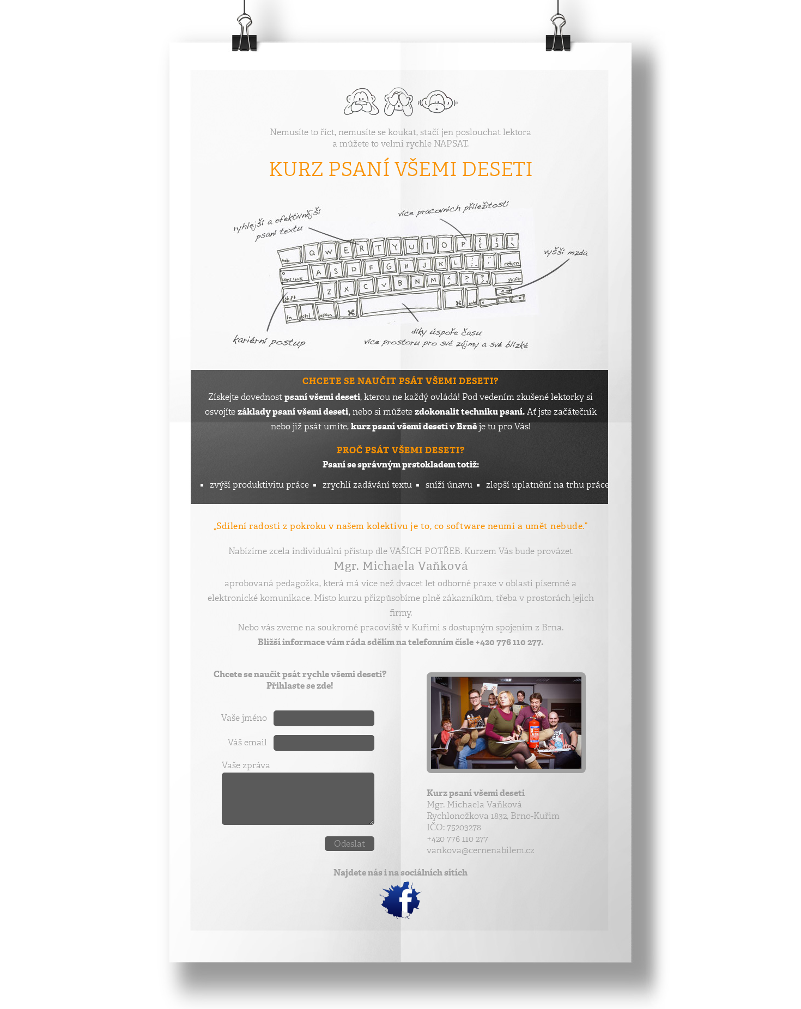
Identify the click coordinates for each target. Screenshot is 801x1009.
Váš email (247, 742)
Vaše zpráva (246, 765)
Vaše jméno (244, 718)
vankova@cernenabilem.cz (481, 850)
